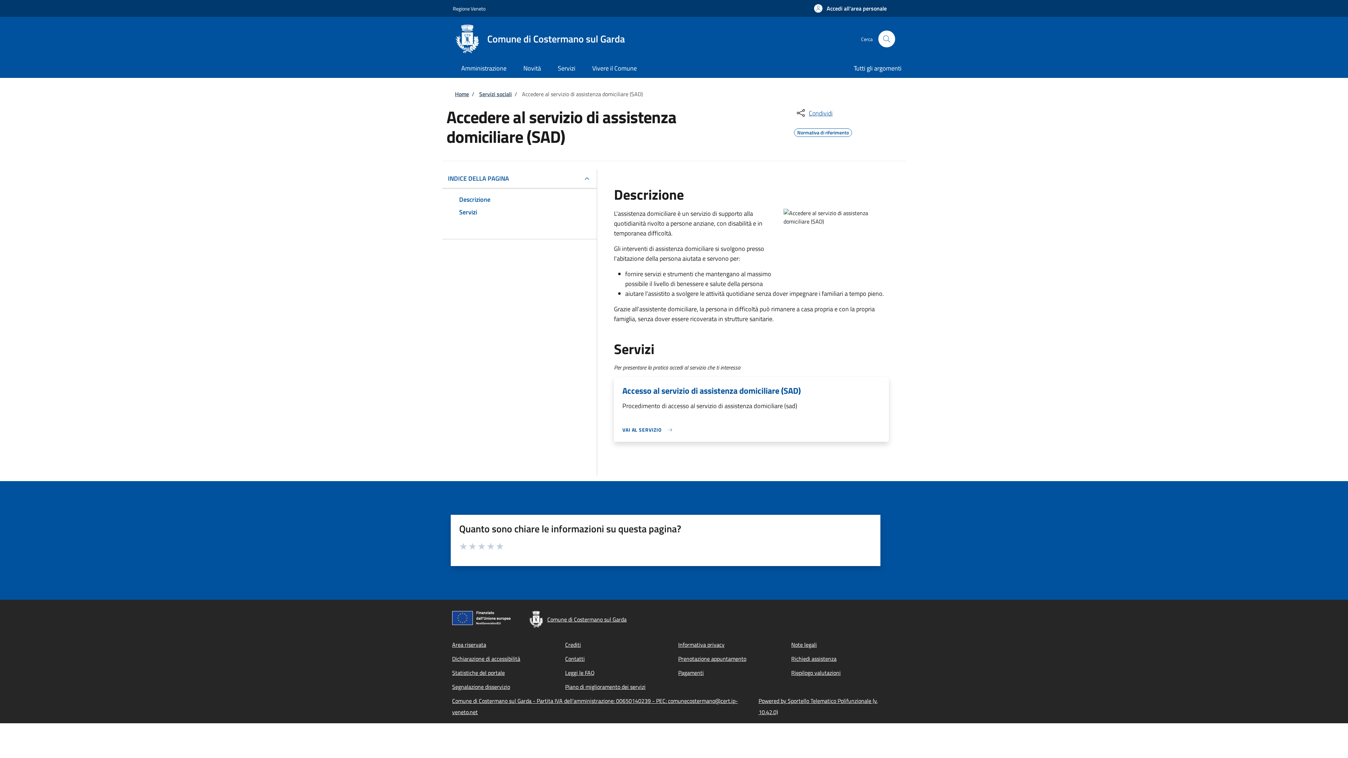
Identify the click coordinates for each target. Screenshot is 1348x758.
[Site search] (886, 39)
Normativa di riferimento (823, 131)
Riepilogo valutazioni (816, 673)
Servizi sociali (495, 94)
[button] (850, 8)
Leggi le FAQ (580, 673)
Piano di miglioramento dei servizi (605, 687)
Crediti (573, 644)
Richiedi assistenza (814, 658)
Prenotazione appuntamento (712, 658)
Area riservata (469, 644)
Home (462, 94)
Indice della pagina (478, 178)
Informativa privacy (701, 644)
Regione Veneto (469, 8)
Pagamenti (691, 673)
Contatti (575, 658)
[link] (649, 429)
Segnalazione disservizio (481, 687)
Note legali (804, 644)
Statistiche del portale (478, 673)
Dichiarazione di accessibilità (486, 658)
